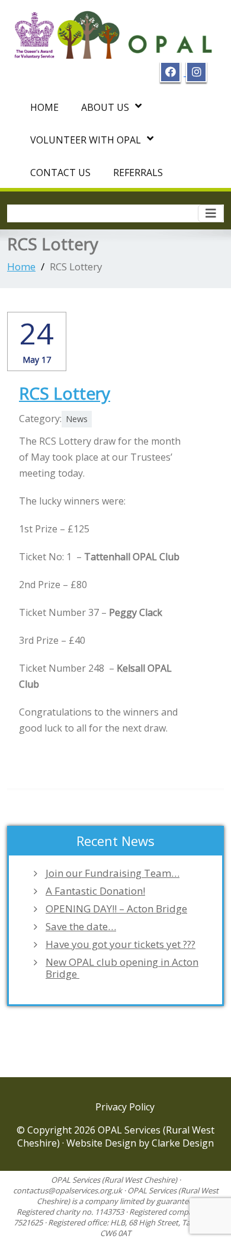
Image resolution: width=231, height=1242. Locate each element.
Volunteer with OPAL (85, 139)
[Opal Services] (115, 31)
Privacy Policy (125, 1106)
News (77, 418)
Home (44, 107)
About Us (105, 107)
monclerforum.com (61, 744)
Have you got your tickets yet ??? (120, 944)
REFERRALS (138, 172)
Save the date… (81, 927)
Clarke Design (183, 1143)
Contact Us (60, 172)
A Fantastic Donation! (95, 891)
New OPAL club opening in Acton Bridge (122, 968)
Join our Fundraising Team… (112, 873)
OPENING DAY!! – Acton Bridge (116, 909)
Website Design (102, 1143)
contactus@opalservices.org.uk (67, 1190)
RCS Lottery (64, 393)
